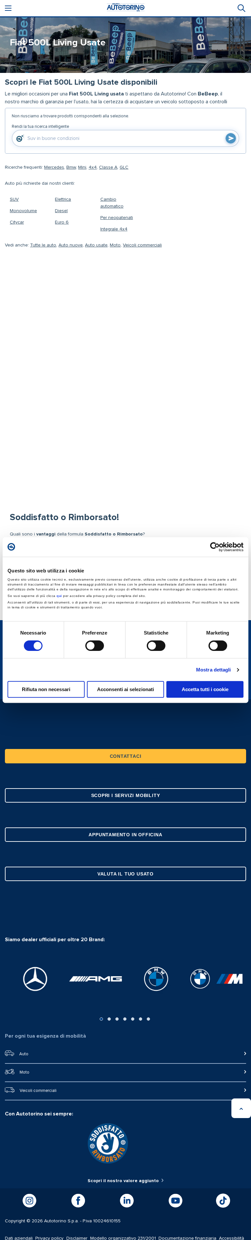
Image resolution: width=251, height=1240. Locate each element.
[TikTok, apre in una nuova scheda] (223, 1201)
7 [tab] (148, 1019)
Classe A (108, 167)
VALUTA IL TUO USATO (125, 873)
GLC (124, 167)
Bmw (71, 167)
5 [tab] (132, 1019)
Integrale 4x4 (113, 229)
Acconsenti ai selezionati (125, 689)
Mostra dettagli (213, 669)
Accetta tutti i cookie (205, 689)
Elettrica (63, 199)
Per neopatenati (116, 217)
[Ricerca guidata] (241, 8)
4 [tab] (124, 1019)
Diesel (61, 211)
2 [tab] (109, 1019)
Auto (23, 1054)
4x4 (93, 167)
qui (59, 596)
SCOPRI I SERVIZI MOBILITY (125, 795)
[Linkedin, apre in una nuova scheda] (127, 1201)
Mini (82, 167)
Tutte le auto (43, 245)
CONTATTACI (126, 756)
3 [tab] (117, 1019)
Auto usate (96, 245)
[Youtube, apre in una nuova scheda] (175, 1201)
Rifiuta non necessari (46, 689)
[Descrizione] (239, 100)
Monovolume (23, 211)
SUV (14, 199)
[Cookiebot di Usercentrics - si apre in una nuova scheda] (214, 547)
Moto (115, 245)
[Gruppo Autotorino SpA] (125, 8)
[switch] (94, 645)
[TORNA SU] (241, 1108)
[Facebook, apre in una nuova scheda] (78, 1201)
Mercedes (54, 167)
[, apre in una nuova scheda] (35, 979)
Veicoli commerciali (142, 245)
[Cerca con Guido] (231, 138)
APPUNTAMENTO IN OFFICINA (125, 834)
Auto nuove (71, 245)
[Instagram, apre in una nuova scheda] (29, 1201)
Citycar (17, 222)
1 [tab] (101, 1019)
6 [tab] (140, 1019)
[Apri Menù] (8, 8)
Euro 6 (62, 222)
